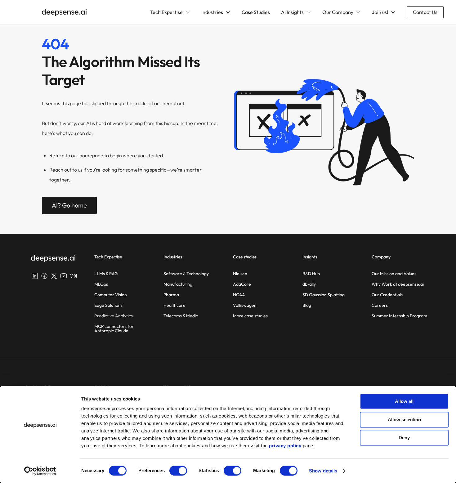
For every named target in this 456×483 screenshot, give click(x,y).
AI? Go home (69, 205)
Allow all (404, 401)
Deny (404, 437)
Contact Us (425, 12)
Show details (323, 470)
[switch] (178, 471)
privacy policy (285, 445)
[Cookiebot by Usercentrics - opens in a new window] (40, 471)
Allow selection (404, 419)
